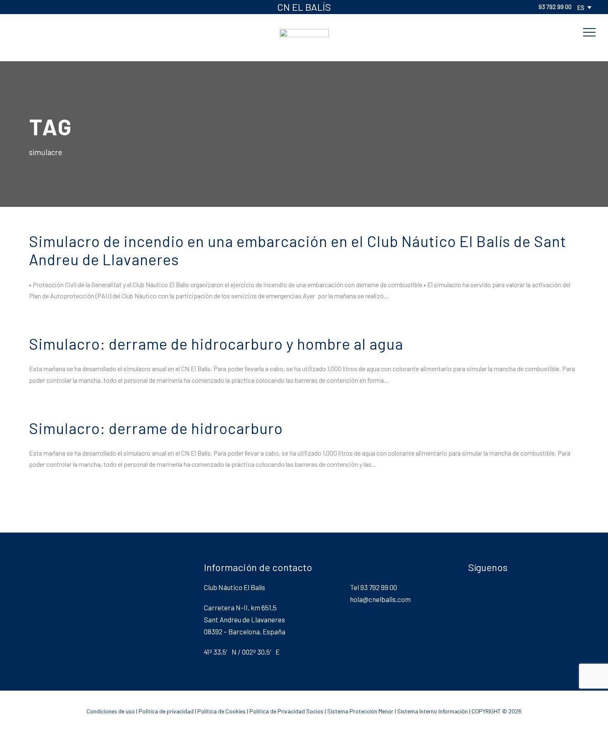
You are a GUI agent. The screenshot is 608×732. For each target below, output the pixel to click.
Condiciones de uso (110, 711)
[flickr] (32, 6)
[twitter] (58, 6)
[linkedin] (45, 6)
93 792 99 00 (555, 6)
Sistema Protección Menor (360, 711)
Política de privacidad (166, 711)
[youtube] (71, 6)
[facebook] (19, 6)
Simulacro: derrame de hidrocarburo (156, 428)
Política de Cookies (221, 711)
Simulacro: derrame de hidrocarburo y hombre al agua (216, 343)
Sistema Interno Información (432, 711)
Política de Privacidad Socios (286, 711)
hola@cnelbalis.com (380, 599)
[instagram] (85, 6)
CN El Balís (304, 7)
